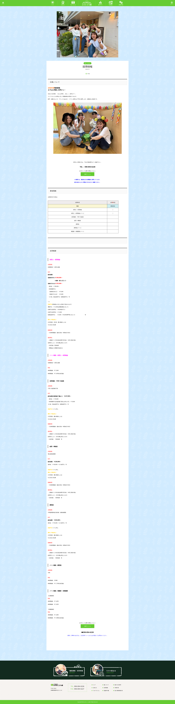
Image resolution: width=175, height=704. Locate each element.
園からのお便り (87, 63)
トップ (53, 4)
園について (100, 4)
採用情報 (110, 4)
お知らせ (63, 4)
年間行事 (117, 687)
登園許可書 (121, 4)
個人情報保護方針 (119, 690)
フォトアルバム (73, 4)
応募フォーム (87, 174)
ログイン (171, 4)
